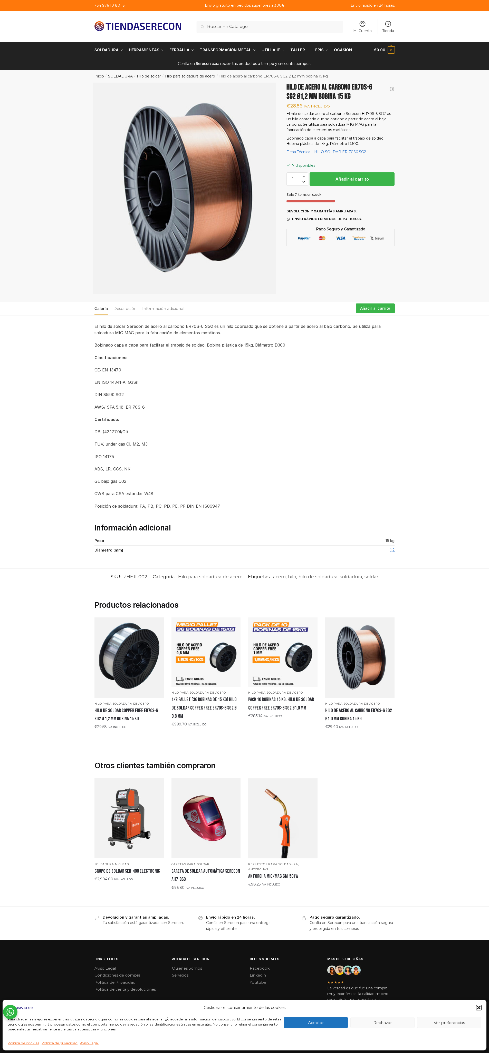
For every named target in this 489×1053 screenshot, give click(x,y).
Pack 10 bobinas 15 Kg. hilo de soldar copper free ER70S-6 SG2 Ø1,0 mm (281, 703)
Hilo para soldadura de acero (190, 76)
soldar (371, 576)
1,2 (392, 549)
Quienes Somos (187, 968)
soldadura (351, 576)
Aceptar (316, 1022)
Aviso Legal (89, 1043)
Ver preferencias (449, 1022)
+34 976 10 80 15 (109, 5)
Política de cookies (23, 1043)
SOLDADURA (120, 76)
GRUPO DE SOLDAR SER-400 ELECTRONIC (127, 871)
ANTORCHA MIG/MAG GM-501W (273, 876)
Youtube (258, 982)
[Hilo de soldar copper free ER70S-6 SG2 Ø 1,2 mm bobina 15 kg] (129, 657)
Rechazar (382, 1022)
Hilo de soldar (149, 76)
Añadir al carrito (352, 179)
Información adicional (163, 308)
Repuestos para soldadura (273, 864)
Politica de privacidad (60, 1043)
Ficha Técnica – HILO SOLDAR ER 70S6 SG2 (326, 152)
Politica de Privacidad (115, 982)
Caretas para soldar (190, 864)
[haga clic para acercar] (184, 188)
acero (279, 576)
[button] (478, 1007)
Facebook (260, 968)
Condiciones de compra (117, 975)
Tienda (388, 30)
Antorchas (258, 869)
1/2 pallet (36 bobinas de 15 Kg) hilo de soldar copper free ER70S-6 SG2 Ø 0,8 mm (204, 707)
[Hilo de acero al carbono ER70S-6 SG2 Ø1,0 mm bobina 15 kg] (360, 657)
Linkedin (258, 975)
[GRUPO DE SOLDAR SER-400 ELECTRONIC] (129, 818)
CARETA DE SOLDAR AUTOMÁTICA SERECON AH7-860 (205, 875)
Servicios (180, 975)
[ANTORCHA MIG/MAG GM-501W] (283, 818)
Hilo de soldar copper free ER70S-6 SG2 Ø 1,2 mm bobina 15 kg (126, 714)
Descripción (125, 308)
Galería (101, 308)
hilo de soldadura (318, 576)
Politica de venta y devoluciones (125, 989)
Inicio (99, 76)
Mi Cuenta (362, 30)
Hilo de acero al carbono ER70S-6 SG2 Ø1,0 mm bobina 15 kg (358, 714)
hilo (292, 576)
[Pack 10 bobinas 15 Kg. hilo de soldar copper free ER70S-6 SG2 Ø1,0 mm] (283, 652)
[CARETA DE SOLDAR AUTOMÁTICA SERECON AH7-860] (206, 818)
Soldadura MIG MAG (111, 864)
